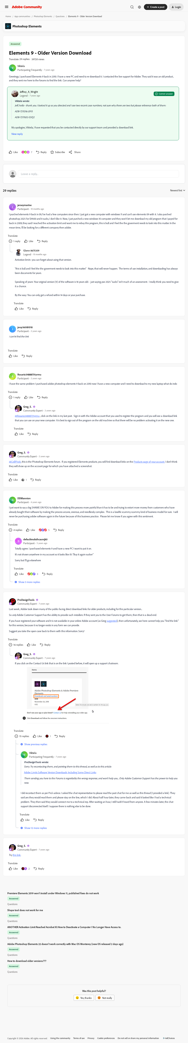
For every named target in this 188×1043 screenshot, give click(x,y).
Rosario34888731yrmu (29, 374)
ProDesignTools (26, 599)
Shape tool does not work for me (25, 910)
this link (17, 854)
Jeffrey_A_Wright (29, 91)
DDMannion (24, 498)
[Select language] (139, 7)
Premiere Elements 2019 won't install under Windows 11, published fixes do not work (53, 893)
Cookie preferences (106, 1038)
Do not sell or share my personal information (138, 1038)
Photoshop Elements (43, 16)
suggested (112, 620)
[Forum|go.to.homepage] (27, 7)
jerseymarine (24, 205)
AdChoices (170, 1038)
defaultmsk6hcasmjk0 (35, 539)
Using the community (60, 1038)
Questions (60, 16)
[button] (6, 8)
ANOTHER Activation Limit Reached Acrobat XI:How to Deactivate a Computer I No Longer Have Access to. (64, 927)
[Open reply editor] (94, 173)
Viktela (21, 66)
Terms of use (79, 1038)
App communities (22, 16)
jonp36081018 (24, 327)
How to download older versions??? (26, 960)
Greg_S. (27, 406)
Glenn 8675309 (31, 250)
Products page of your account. (149, 461)
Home (8, 16)
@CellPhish (15, 461)
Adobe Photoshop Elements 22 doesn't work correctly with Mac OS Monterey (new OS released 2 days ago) (65, 944)
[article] (93, 223)
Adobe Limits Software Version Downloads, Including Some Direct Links (60, 772)
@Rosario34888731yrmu (27, 415)
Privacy (91, 1038)
